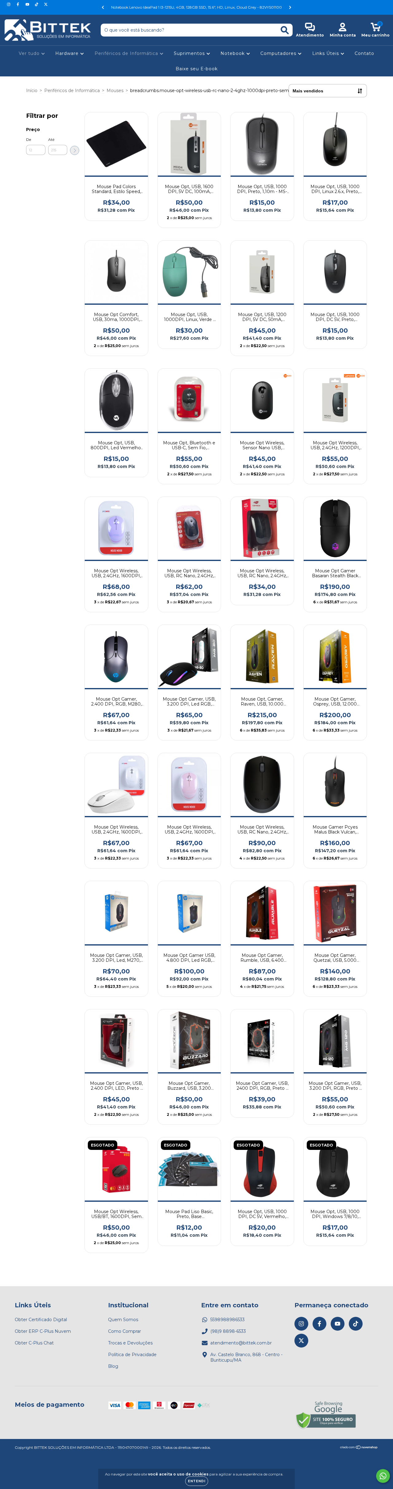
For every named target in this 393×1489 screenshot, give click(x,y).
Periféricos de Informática (127, 53)
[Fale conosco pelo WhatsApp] (383, 1476)
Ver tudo (30, 53)
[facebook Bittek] (18, 4)
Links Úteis (326, 53)
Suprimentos (190, 53)
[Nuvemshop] (359, 1448)
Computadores (279, 53)
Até (51, 139)
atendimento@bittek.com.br (241, 1343)
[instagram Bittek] (9, 4)
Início (31, 90)
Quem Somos (123, 1319)
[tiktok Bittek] (37, 4)
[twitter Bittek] (46, 4)
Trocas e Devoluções (130, 1343)
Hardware (67, 53)
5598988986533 (227, 1319)
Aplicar (74, 150)
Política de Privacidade (132, 1354)
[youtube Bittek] (28, 4)
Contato (364, 53)
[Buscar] (285, 30)
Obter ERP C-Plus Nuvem (43, 1331)
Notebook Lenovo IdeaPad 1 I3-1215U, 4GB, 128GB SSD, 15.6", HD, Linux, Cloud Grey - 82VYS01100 (196, 7)
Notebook (233, 53)
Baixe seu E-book (197, 69)
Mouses (115, 90)
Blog (113, 1366)
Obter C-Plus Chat (34, 1343)
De (28, 139)
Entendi (196, 1481)
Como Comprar (124, 1331)
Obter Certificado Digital (41, 1319)
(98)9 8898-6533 (228, 1331)
